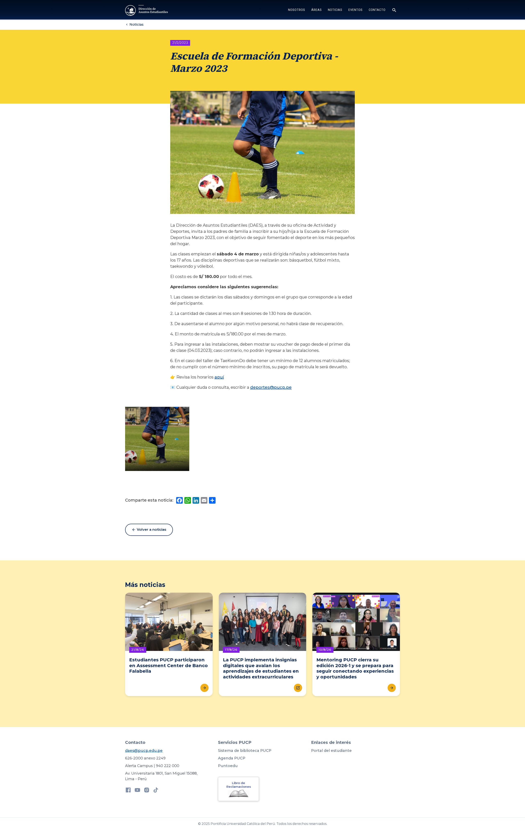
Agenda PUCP (231, 758)
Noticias (335, 9)
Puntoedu (228, 766)
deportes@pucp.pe (271, 387)
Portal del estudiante (331, 750)
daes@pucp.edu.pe (144, 750)
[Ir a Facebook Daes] (128, 791)
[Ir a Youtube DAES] (137, 791)
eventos (355, 9)
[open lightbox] (157, 439)
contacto (377, 9)
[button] (296, 10)
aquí (219, 377)
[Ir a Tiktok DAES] (156, 791)
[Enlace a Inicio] (147, 10)
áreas (316, 9)
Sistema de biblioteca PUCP (244, 750)
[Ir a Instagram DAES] (147, 791)
